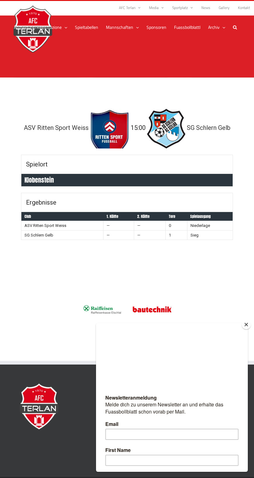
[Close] (246, 324)
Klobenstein (39, 180)
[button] (235, 27)
